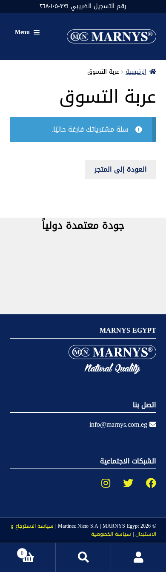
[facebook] (144, 483)
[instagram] (99, 483)
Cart (38, 550)
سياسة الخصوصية (111, 534)
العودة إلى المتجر (120, 169)
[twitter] (121, 483)
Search (83, 557)
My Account (138, 557)
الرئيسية (136, 72)
